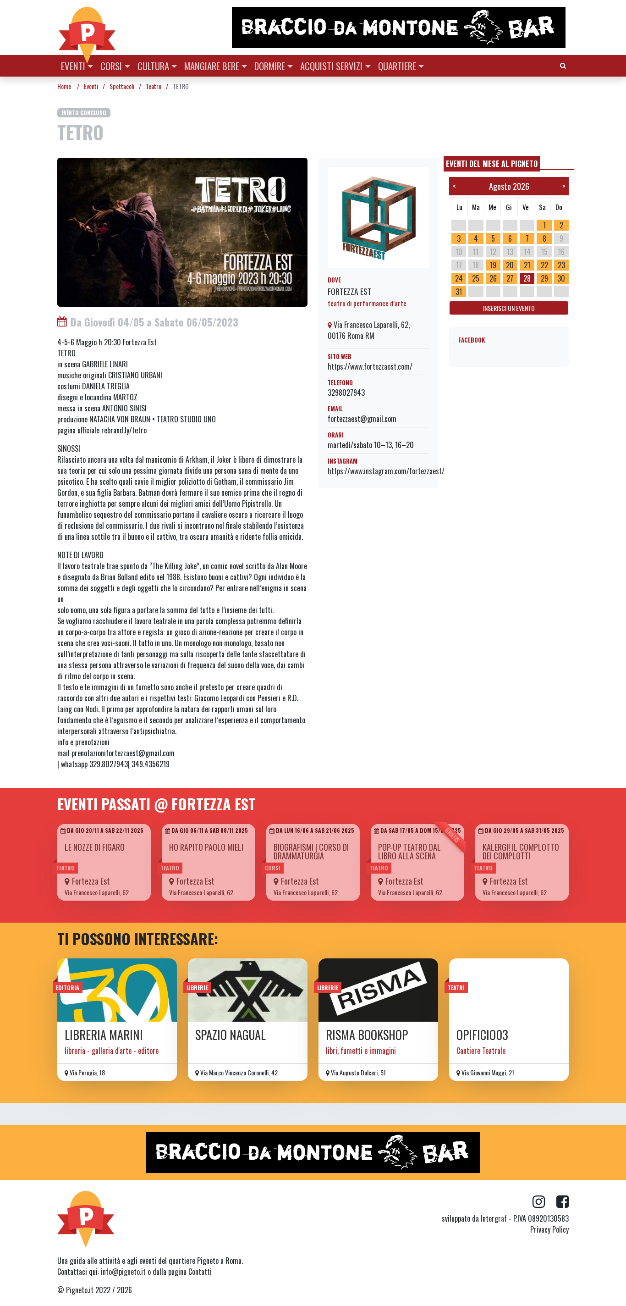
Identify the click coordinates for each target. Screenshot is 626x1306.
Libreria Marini (104, 1035)
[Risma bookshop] (378, 990)
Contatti (200, 1271)
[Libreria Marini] (117, 990)
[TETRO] (182, 231)
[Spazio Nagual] (248, 990)
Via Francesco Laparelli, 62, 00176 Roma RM (369, 330)
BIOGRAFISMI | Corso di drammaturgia (311, 851)
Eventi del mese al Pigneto (492, 163)
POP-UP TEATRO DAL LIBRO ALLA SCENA (409, 851)
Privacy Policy (549, 1229)
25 (475, 278)
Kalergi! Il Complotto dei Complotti (521, 851)
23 (561, 265)
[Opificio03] (509, 990)
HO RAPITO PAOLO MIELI (206, 847)
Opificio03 (482, 1035)
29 (544, 278)
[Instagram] (544, 1202)
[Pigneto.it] (87, 27)
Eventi (73, 66)
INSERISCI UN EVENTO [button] (509, 308)
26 (493, 278)
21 (527, 265)
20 (510, 265)
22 (544, 265)
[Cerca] (563, 65)
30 (561, 278)
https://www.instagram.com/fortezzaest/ (386, 470)
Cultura (153, 66)
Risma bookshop (367, 1035)
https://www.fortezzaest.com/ (370, 366)
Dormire (269, 66)
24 (459, 278)
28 (527, 278)
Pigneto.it (79, 1289)
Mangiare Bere (211, 66)
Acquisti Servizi (331, 66)
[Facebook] (562, 1202)
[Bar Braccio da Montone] (399, 27)
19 (493, 265)
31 (459, 291)
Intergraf (494, 1218)
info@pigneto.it (123, 1271)
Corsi (111, 66)
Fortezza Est (350, 291)
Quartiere (397, 66)
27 (509, 278)
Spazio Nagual (230, 1035)
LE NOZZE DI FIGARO (95, 847)
